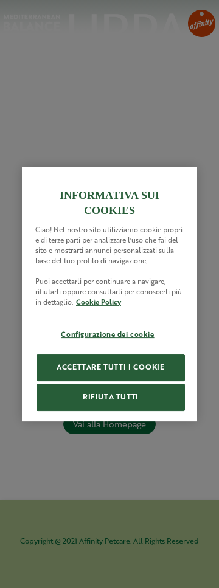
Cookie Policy (98, 302)
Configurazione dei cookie (107, 334)
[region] (109, 294)
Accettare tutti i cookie (110, 367)
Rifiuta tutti (111, 397)
